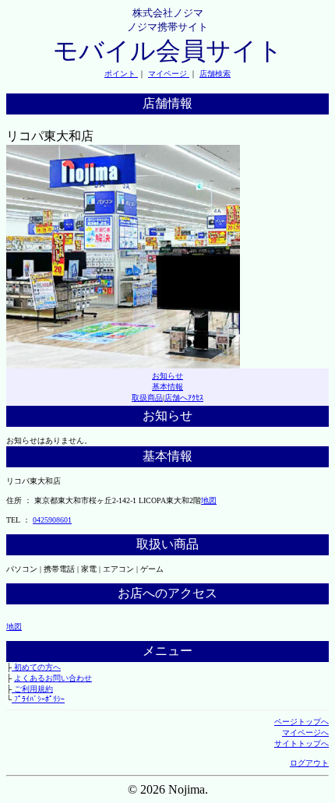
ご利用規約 (32, 689)
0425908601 (52, 520)
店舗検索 (215, 73)
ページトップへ (301, 721)
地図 (209, 500)
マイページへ (305, 732)
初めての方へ (36, 667)
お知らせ (167, 376)
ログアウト (309, 763)
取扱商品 (147, 397)
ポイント (121, 73)
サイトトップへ (301, 743)
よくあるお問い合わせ (53, 678)
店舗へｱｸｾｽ (183, 397)
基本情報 (167, 386)
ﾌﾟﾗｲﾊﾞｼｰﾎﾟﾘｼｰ (38, 699)
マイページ (168, 73)
